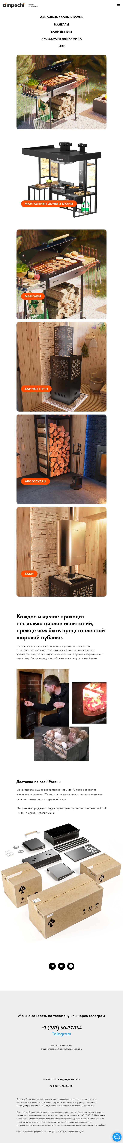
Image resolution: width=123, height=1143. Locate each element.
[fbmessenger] (70, 966)
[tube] (61, 966)
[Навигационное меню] (118, 5)
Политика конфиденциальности (61, 1079)
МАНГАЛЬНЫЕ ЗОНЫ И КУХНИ (61, 17)
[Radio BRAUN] (57, 94)
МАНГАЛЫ (61, 24)
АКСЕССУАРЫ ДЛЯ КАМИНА (61, 39)
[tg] (52, 966)
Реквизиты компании (61, 1086)
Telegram (61, 1033)
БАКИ (61, 46)
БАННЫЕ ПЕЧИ (61, 31)
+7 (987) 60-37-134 (61, 1028)
